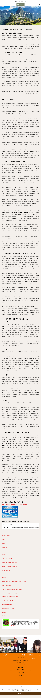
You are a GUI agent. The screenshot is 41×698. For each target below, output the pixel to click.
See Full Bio (14, 625)
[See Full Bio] (17, 625)
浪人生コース (29, 690)
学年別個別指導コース (31, 689)
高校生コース (24, 690)
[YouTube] (12, 627)
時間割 (9, 689)
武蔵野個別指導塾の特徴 (14, 689)
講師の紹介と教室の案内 (23, 689)
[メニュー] (39, 4)
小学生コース (14, 690)
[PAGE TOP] (20, 636)
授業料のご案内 (4, 689)
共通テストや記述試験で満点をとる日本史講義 (14, 504)
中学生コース (19, 690)
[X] (19, 675)
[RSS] (21, 675)
